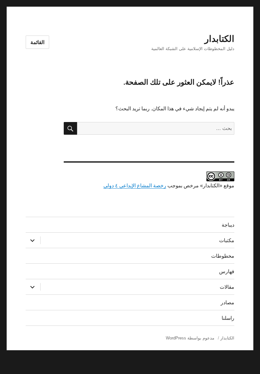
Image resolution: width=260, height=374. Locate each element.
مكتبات (226, 240)
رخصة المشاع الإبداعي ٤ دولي (134, 185)
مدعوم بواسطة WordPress (190, 338)
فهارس (226, 271)
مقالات (227, 287)
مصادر (227, 302)
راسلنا (228, 318)
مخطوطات (222, 256)
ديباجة (228, 225)
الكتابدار (219, 39)
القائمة (37, 42)
